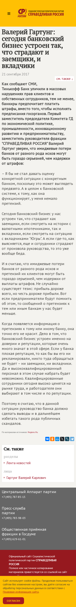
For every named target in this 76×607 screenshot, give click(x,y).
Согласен (13, 600)
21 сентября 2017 (15, 74)
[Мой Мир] (57, 439)
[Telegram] (72, 439)
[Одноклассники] (52, 439)
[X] (62, 439)
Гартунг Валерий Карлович (26, 478)
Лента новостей (18, 463)
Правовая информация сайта (21, 592)
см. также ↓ (64, 78)
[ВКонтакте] (47, 439)
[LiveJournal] (67, 439)
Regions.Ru (33, 432)
